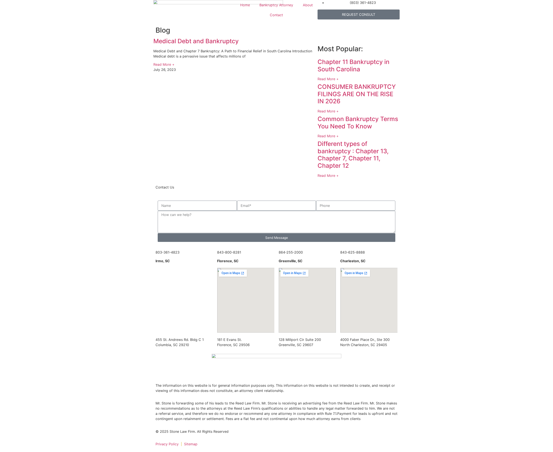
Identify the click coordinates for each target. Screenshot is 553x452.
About (308, 5)
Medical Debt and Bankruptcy (196, 41)
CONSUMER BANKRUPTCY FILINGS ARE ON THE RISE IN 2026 (357, 94)
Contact (276, 15)
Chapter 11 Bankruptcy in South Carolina (353, 65)
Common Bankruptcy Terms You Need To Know (358, 122)
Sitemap (191, 444)
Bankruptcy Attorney (276, 5)
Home (245, 5)
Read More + (164, 64)
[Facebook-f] (243, 434)
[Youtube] (278, 434)
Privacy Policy (167, 444)
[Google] (266, 434)
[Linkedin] (254, 434)
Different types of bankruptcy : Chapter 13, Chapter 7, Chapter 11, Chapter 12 (353, 154)
